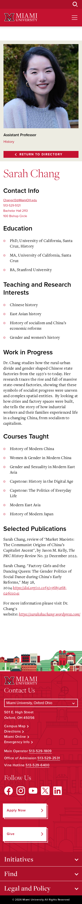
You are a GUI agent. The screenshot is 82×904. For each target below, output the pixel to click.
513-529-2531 (48, 758)
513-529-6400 (37, 765)
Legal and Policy (27, 888)
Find (10, 873)
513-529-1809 (40, 751)
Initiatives (18, 859)
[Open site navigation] (74, 17)
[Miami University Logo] (20, 17)
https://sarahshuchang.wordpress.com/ (49, 614)
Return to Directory (41, 154)
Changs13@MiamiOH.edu (20, 200)
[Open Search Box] (75, 4)
